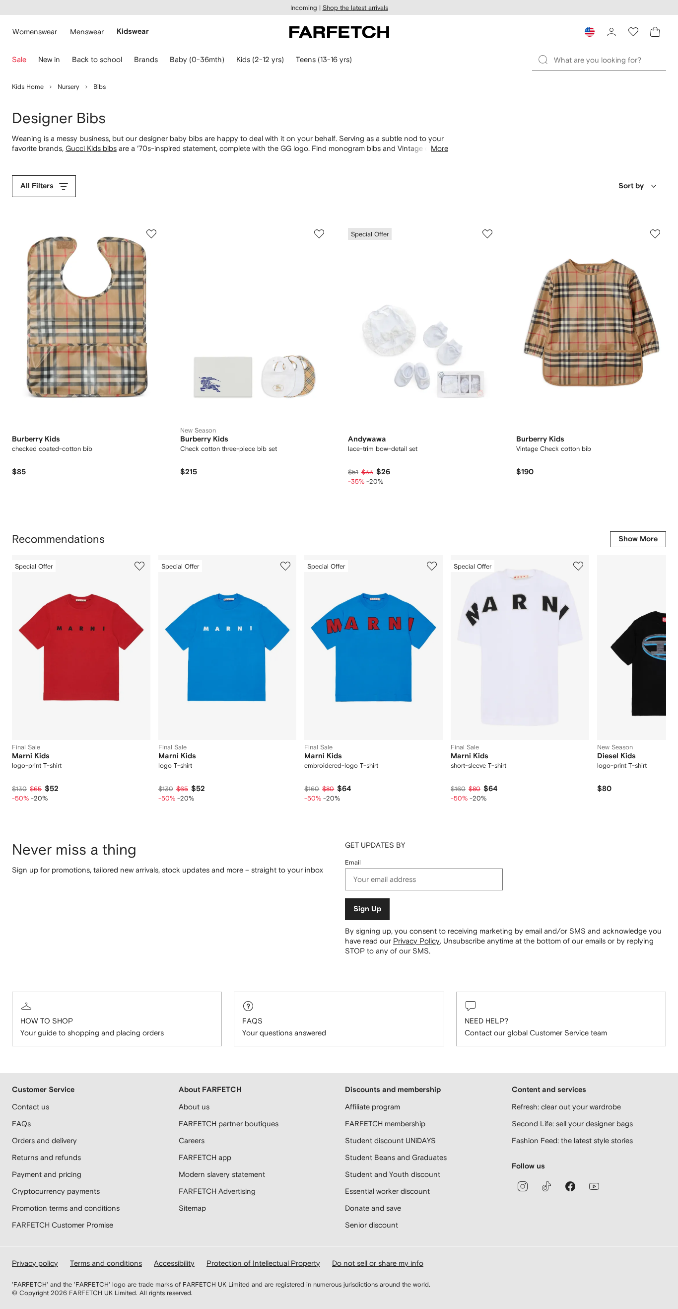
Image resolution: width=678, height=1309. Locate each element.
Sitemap (192, 1208)
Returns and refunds (46, 1157)
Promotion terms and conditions (66, 1208)
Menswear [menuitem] (87, 31)
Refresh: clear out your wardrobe (566, 1106)
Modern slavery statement (222, 1174)
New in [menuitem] (49, 59)
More (439, 148)
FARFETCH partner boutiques (228, 1123)
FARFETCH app (205, 1157)
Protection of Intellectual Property (263, 1263)
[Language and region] (590, 32)
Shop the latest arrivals (355, 7)
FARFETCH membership (385, 1123)
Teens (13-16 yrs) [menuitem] (324, 59)
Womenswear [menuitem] (34, 31)
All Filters (37, 186)
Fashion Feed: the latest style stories (572, 1140)
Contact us (30, 1106)
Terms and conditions (106, 1263)
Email (353, 862)
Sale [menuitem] (19, 59)
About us (194, 1106)
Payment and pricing (46, 1174)
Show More (638, 539)
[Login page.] (611, 32)
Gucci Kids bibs (91, 148)
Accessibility (174, 1263)
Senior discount (371, 1225)
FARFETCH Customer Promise (62, 1225)
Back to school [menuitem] (97, 59)
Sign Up (367, 909)
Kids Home (28, 86)
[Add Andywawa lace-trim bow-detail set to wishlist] (487, 234)
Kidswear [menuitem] (133, 31)
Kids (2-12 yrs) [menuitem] (260, 59)
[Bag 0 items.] (655, 32)
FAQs (252, 1020)
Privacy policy (35, 1263)
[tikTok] (546, 1186)
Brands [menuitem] (146, 59)
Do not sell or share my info (377, 1263)
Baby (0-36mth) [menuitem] (197, 59)
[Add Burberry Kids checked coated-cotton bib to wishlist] (151, 234)
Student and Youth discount (392, 1174)
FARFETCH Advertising (217, 1191)
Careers (191, 1140)
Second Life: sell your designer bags (572, 1123)
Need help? (486, 1020)
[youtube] (594, 1186)
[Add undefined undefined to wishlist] (139, 566)
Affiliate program (372, 1106)
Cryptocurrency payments (56, 1191)
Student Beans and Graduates (396, 1157)
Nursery (68, 86)
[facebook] (570, 1186)
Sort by (631, 186)
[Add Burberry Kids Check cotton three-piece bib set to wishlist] (319, 234)
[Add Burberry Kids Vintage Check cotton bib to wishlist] (655, 234)
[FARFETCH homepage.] (339, 31)
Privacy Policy (416, 941)
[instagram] (523, 1186)
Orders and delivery (44, 1140)
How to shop (46, 1020)
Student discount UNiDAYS (390, 1140)
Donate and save (373, 1208)
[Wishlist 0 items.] (633, 32)
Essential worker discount (387, 1191)
